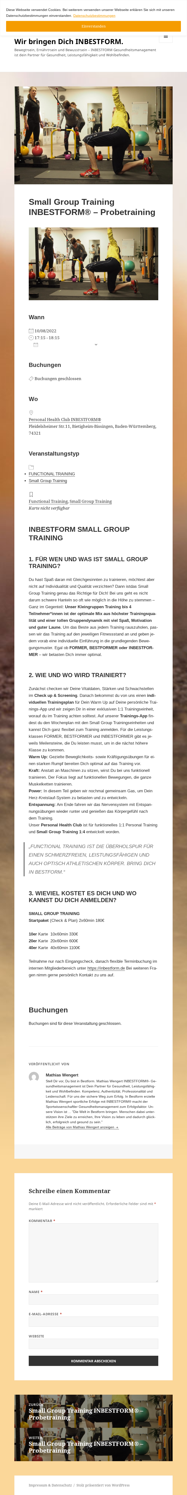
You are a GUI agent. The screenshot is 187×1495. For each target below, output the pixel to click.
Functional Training (48, 501)
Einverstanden (94, 26)
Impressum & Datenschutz (50, 1485)
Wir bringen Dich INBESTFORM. (68, 41)
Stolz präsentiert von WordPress (103, 1485)
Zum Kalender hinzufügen (66, 344)
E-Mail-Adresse (45, 1314)
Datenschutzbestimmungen (94, 16)
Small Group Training (48, 480)
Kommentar (42, 1220)
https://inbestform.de (106, 968)
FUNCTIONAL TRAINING (52, 474)
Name (36, 1291)
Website (36, 1336)
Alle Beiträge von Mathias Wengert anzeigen (80, 1127)
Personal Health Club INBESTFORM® (65, 419)
